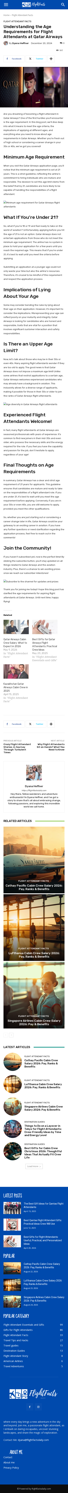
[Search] (63, 4)
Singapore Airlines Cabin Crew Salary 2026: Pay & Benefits (34, 1022)
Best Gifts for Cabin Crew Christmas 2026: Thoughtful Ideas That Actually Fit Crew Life (43, 1153)
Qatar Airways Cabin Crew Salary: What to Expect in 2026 (15, 643)
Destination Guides (34, 1122)
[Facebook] (29, 1406)
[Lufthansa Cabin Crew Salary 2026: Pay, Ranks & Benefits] (34, 927)
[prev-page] (5, 1035)
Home (6, 15)
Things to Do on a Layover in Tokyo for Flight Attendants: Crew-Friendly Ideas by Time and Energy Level (43, 1130)
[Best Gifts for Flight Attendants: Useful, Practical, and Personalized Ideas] (12, 1241)
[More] (51, 58)
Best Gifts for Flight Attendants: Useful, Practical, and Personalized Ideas (43, 1240)
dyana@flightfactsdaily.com (33, 1440)
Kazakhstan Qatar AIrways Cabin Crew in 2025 (15, 687)
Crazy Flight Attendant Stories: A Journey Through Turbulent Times (17, 748)
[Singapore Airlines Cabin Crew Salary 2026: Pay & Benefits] (34, 995)
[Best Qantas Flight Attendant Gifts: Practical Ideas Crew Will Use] (12, 1225)
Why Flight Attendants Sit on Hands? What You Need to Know (51, 747)
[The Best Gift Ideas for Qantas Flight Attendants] (12, 1208)
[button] (6, 4)
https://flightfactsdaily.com (34, 790)
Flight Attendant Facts (22, 15)
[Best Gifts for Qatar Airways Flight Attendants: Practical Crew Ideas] (45, 627)
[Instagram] (38, 1406)
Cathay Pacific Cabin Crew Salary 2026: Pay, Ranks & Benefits (34, 887)
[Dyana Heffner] (6, 43)
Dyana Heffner (20, 43)
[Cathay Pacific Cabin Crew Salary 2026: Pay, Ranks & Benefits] (34, 860)
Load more (32, 1166)
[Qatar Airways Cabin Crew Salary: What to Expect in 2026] (16, 627)
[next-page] (11, 1035)
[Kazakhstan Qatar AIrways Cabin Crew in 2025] (16, 671)
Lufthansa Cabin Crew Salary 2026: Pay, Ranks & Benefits (34, 954)
